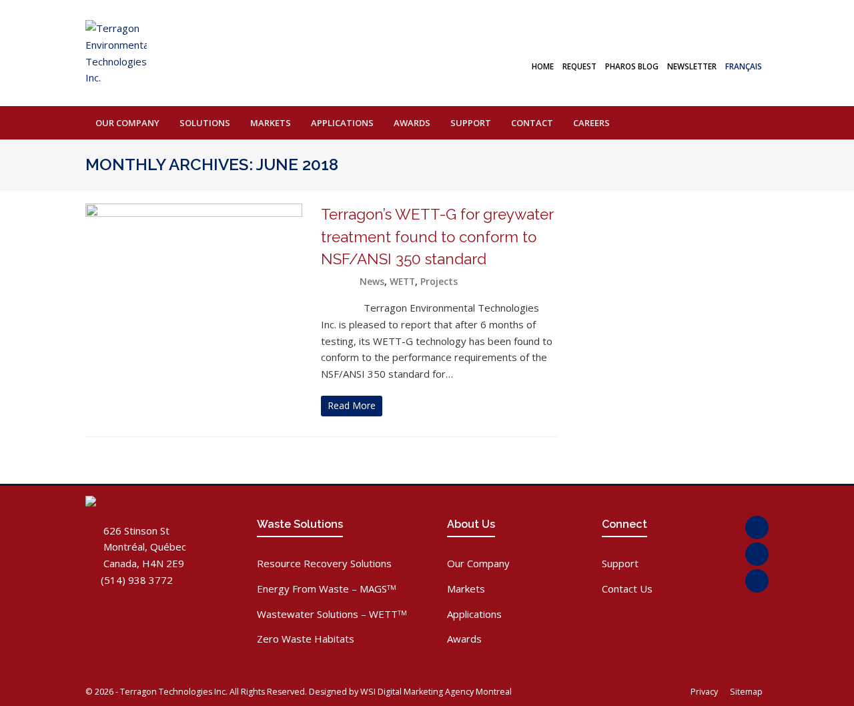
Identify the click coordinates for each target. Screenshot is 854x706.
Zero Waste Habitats (305, 638)
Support (620, 563)
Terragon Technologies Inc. (174, 691)
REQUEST (579, 66)
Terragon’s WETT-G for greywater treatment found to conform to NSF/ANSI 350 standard (437, 237)
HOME (543, 66)
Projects (439, 281)
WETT (402, 281)
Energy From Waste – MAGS (326, 588)
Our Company (478, 563)
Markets (466, 588)
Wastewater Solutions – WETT (332, 614)
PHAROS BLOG (632, 66)
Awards (464, 638)
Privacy (705, 691)
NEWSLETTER (692, 66)
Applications (474, 614)
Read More (352, 405)
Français (743, 66)
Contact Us (627, 588)
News (372, 281)
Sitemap (747, 691)
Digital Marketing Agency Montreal (445, 691)
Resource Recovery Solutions (324, 563)
